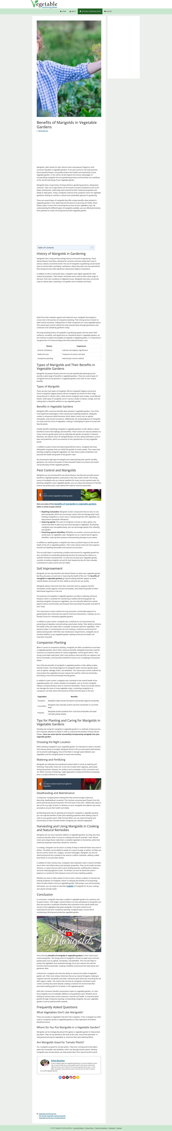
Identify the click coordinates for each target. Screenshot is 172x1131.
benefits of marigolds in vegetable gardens (75, 504)
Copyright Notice (78, 1128)
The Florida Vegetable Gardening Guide (52, 1116)
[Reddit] (74, 1077)
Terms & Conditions (101, 1128)
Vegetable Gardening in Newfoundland (52, 1118)
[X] (67, 1077)
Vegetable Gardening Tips (47, 1114)
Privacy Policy (89, 1128)
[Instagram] (70, 1077)
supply (70, 886)
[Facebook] (60, 1077)
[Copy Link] (77, 1077)
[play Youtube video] (69, 934)
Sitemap (119, 1128)
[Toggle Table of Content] (91, 247)
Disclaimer (112, 1128)
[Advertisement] (69, 150)
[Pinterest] (63, 1077)
